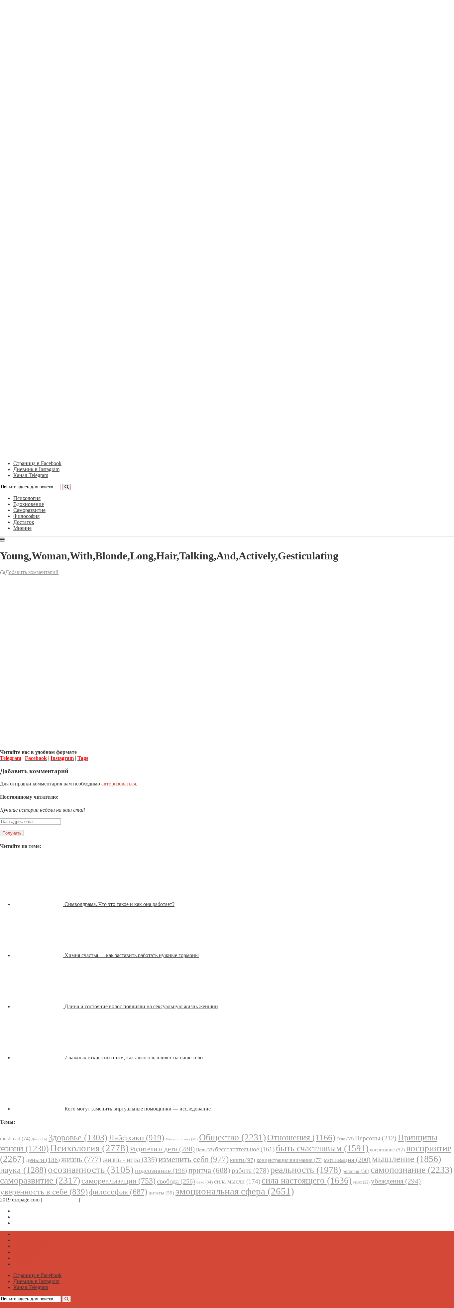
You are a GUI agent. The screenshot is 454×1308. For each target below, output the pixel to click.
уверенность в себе (44, 1191)
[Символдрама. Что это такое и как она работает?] (38, 904)
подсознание (161, 1170)
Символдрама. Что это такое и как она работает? (119, 904)
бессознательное (245, 1149)
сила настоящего (307, 1180)
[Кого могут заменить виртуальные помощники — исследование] (38, 1108)
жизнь (81, 1159)
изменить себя (194, 1159)
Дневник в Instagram (36, 1217)
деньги (43, 1159)
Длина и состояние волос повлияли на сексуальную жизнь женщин (141, 1006)
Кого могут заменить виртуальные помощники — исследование (137, 1108)
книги (242, 1160)
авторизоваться (118, 783)
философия (118, 1191)
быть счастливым (322, 1148)
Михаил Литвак (182, 1139)
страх (361, 1182)
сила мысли (237, 1181)
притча (209, 1170)
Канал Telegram (30, 1223)
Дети (39, 1139)
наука (23, 1170)
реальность (305, 1170)
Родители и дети (162, 1149)
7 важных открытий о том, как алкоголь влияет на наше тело (133, 1057)
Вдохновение (28, 504)
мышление (406, 1159)
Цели (205, 1149)
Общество (232, 1137)
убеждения (396, 1181)
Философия (26, 516)
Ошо (345, 1138)
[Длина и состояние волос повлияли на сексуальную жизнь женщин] (38, 1006)
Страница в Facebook (37, 1211)
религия (355, 1171)
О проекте (93, 1199)
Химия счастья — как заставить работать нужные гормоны (131, 955)
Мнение (22, 528)
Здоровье (78, 1137)
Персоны (376, 1138)
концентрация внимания (289, 1160)
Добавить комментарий (31, 572)
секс (204, 1182)
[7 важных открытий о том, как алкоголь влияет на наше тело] (38, 1057)
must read (15, 1138)
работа (250, 1170)
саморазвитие (40, 1180)
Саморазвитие (29, 510)
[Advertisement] (227, 624)
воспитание (387, 1149)
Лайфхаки (136, 1137)
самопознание (411, 1170)
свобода (176, 1181)
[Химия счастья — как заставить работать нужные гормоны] (38, 955)
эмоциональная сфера (234, 1191)
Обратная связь (60, 1199)
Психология (27, 498)
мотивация (347, 1159)
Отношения (301, 1137)
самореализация (118, 1180)
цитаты (161, 1192)
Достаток (23, 522)
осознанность (91, 1169)
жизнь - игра (130, 1160)
